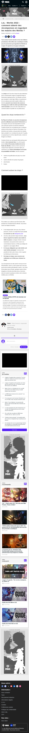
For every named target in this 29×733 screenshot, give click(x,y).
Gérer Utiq (4, 712)
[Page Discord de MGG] (5, 686)
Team (3, 695)
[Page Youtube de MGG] (11, 686)
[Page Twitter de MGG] (8, 686)
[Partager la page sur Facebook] (6, 36)
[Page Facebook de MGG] (2, 686)
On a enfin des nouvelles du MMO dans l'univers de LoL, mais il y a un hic (14, 414)
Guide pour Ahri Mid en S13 (9, 602)
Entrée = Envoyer (14, 346)
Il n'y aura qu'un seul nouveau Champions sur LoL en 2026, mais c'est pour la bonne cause (15, 398)
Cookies (3, 704)
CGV (2, 714)
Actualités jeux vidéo (9, 18)
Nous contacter (5, 692)
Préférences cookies (7, 707)
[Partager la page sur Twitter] (8, 36)
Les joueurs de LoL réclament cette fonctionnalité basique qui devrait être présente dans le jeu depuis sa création (12, 551)
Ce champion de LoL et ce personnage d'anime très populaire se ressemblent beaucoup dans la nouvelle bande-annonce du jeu (15, 424)
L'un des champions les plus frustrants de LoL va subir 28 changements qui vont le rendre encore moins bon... (15, 409)
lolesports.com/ (19, 233)
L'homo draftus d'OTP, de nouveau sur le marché (14, 297)
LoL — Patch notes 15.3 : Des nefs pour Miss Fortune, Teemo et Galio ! (14, 504)
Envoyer (24, 346)
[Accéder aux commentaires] (14, 36)
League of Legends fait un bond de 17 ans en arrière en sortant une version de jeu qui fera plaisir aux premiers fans (15, 379)
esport (5, 295)
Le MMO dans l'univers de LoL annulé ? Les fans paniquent (15, 394)
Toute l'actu (14, 429)
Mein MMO (4, 721)
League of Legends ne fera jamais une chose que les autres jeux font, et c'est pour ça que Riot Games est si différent (15, 384)
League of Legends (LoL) (19, 18)
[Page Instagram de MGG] (20, 686)
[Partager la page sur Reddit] (11, 36)
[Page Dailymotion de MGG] (14, 686)
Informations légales (7, 700)
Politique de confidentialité (8, 709)
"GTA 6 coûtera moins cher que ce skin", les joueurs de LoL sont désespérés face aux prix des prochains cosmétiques (14, 527)
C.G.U (3, 702)
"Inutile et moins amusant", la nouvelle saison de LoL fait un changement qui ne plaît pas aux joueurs (15, 419)
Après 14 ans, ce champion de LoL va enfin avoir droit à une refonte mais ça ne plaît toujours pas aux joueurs (14, 390)
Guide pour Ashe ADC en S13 (10, 623)
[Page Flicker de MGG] (17, 686)
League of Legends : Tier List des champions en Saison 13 (14, 580)
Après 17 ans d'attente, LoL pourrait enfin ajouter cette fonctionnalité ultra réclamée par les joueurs (15, 404)
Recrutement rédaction (7, 697)
